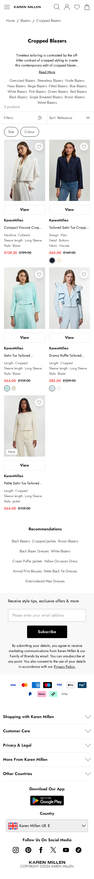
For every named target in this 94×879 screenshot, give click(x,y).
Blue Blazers (78, 86)
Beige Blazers (37, 86)
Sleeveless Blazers (50, 80)
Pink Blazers (37, 91)
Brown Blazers (75, 97)
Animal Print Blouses (27, 571)
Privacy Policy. (64, 666)
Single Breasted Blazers (46, 97)
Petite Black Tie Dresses (60, 571)
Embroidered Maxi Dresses (45, 581)
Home (10, 20)
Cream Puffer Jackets (27, 561)
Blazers (26, 20)
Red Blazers (78, 91)
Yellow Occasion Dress (60, 561)
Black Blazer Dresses (34, 551)
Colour (30, 131)
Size (11, 131)
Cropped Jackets (44, 541)
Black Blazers (18, 97)
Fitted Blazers (58, 86)
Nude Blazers (74, 80)
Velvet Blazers (47, 102)
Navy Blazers (17, 86)
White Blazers (17, 91)
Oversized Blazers (22, 80)
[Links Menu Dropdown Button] (7, 7)
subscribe (47, 632)
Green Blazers (58, 91)
